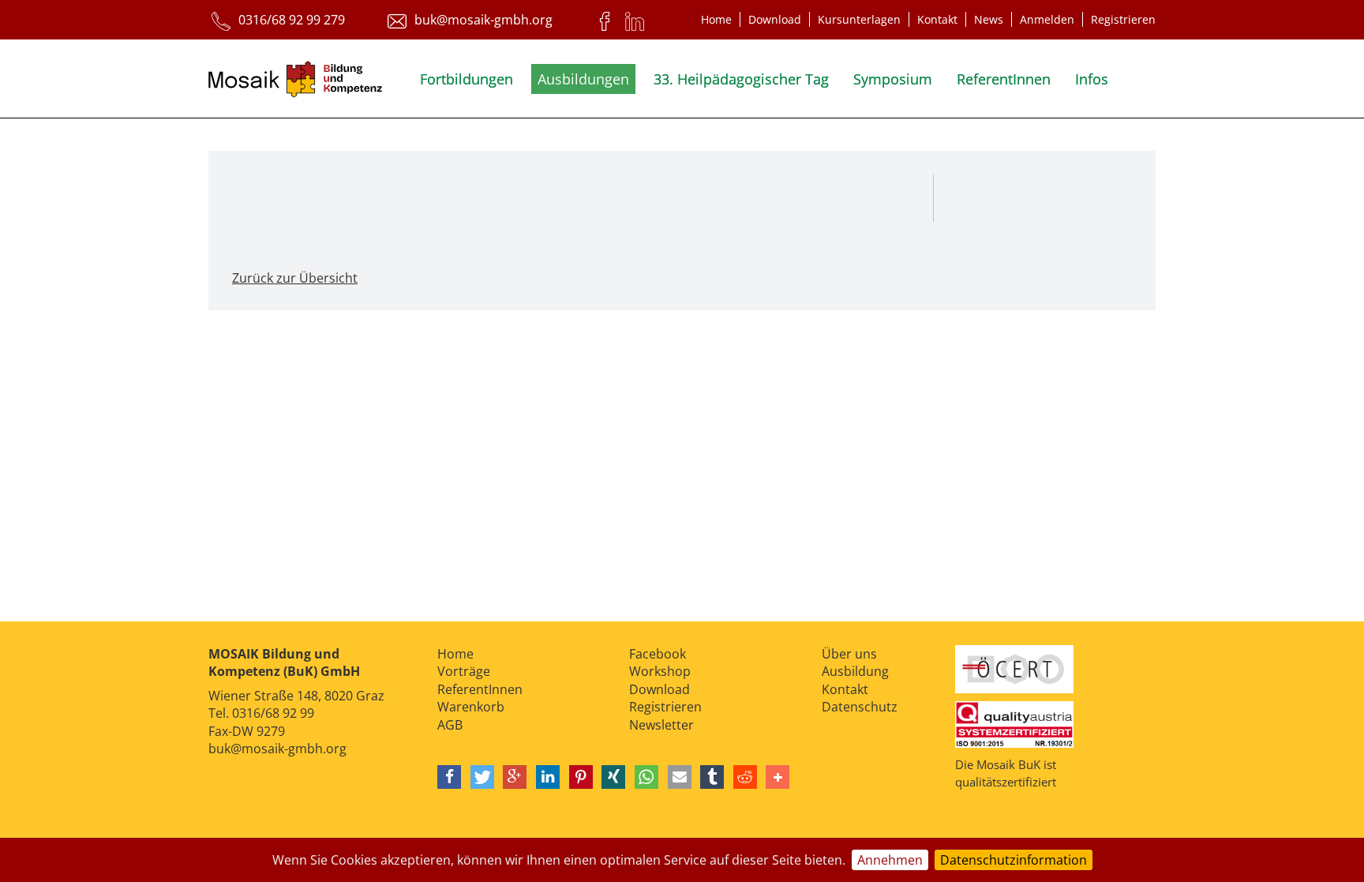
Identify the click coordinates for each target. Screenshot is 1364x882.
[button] (449, 777)
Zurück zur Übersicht (295, 278)
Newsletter (661, 725)
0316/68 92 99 (273, 713)
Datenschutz (859, 706)
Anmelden (1047, 19)
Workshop (660, 671)
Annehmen (890, 860)
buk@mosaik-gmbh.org (277, 748)
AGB (450, 725)
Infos (1091, 79)
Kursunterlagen (859, 19)
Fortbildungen (466, 79)
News (988, 19)
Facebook (657, 653)
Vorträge (463, 671)
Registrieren (1123, 19)
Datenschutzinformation (1013, 860)
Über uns (849, 653)
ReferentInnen (1004, 79)
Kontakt (937, 19)
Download (774, 19)
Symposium (892, 79)
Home (716, 19)
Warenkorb (470, 706)
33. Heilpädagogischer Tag (741, 79)
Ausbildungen (583, 78)
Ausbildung (855, 671)
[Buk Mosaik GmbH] (295, 82)
